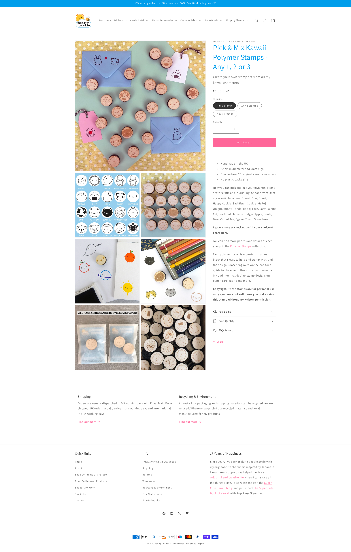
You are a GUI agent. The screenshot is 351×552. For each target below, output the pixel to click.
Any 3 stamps (225, 113)
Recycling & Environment (157, 487)
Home (78, 461)
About (78, 468)
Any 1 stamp (224, 105)
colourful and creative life (227, 478)
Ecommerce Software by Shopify (188, 543)
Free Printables (151, 500)
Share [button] (220, 341)
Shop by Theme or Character (92, 474)
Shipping (147, 468)
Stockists (80, 494)
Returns (147, 474)
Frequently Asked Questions (159, 461)
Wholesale (148, 481)
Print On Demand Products (91, 481)
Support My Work (85, 487)
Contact (79, 500)
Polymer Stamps (240, 246)
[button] (112, 20)
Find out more (87, 422)
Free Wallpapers (152, 494)
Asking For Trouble (164, 543)
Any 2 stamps (249, 105)
